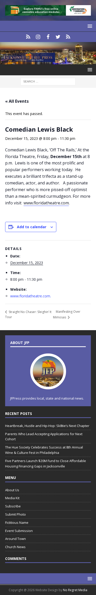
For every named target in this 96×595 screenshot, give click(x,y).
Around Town (15, 538)
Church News (15, 547)
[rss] (67, 37)
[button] (89, 26)
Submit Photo (15, 514)
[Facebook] (48, 37)
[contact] (28, 37)
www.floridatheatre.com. (30, 296)
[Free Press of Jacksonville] (48, 61)
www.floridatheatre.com (46, 203)
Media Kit (12, 498)
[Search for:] (48, 81)
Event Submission (19, 530)
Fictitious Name (16, 522)
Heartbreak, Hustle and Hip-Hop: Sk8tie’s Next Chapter (47, 425)
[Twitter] (58, 37)
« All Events (17, 101)
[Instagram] (38, 37)
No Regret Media (75, 590)
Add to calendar (31, 226)
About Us (12, 490)
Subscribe (13, 506)
